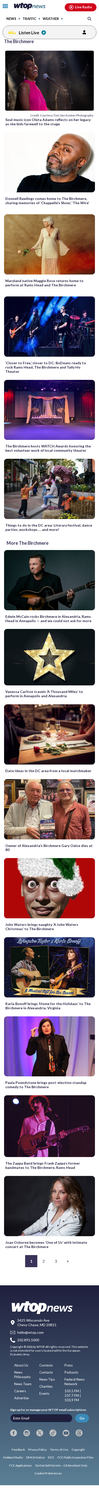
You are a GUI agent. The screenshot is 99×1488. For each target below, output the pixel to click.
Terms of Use (59, 1449)
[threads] (79, 1433)
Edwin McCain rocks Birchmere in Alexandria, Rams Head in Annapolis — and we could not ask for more (48, 618)
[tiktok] (53, 1433)
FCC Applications (20, 1465)
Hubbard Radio (13, 1457)
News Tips (47, 1379)
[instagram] (26, 1433)
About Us (21, 1365)
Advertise (21, 1398)
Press (68, 1365)
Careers (20, 1391)
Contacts (46, 1372)
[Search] (89, 18)
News (11, 18)
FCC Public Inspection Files (75, 1457)
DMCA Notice (35, 1457)
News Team (22, 1384)
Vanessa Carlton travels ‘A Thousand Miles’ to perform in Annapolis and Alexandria (44, 693)
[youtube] (66, 1433)
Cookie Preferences (48, 1473)
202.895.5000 (28, 1340)
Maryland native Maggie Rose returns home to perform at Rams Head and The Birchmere (44, 283)
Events (44, 1393)
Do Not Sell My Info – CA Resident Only (61, 1465)
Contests (46, 1365)
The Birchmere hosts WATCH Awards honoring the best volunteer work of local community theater (48, 448)
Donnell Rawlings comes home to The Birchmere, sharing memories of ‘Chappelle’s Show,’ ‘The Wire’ (47, 200)
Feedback (18, 1449)
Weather (51, 18)
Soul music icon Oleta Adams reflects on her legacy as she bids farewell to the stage (48, 121)
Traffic (29, 18)
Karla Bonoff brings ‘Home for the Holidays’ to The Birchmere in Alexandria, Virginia (48, 1005)
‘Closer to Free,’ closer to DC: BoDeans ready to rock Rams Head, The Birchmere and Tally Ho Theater (45, 367)
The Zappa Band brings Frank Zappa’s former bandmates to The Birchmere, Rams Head (42, 1165)
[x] (39, 1433)
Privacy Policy (37, 1449)
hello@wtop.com (30, 1332)
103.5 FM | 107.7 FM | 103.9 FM (72, 1395)
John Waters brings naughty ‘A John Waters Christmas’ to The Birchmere (41, 926)
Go (82, 1418)
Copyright (78, 1449)
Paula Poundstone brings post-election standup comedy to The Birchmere (45, 1084)
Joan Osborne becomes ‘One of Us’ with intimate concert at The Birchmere (46, 1244)
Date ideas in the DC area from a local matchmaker (48, 771)
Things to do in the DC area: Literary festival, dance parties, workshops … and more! (48, 527)
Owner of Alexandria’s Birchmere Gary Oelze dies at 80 (49, 847)
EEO (51, 1457)
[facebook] (13, 1433)
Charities (46, 1386)
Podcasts (71, 1372)
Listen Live (29, 32)
